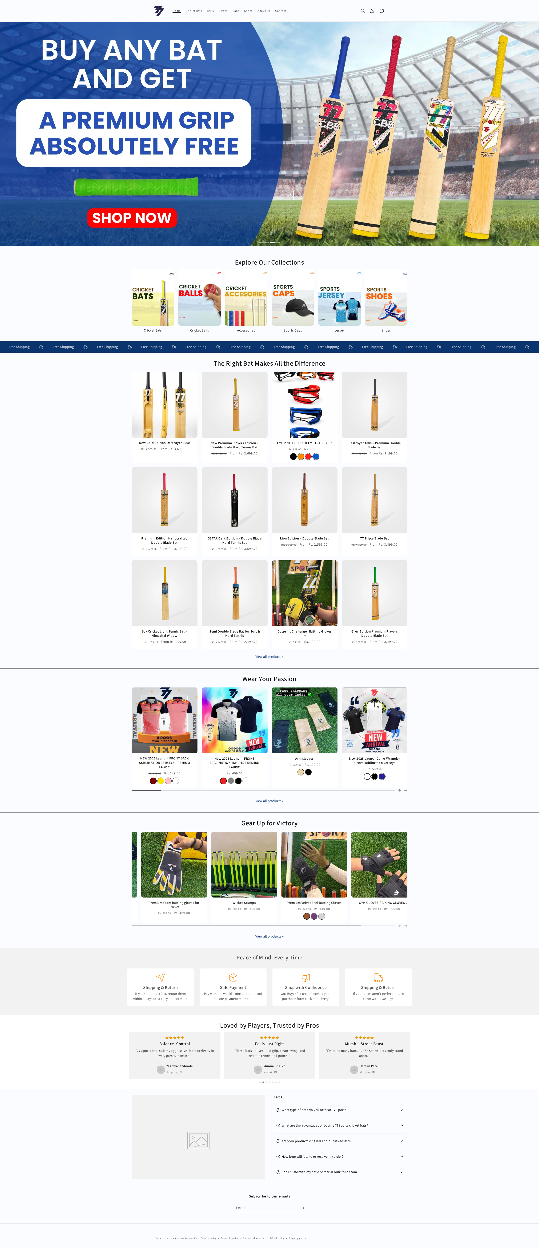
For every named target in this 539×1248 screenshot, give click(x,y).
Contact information (254, 1238)
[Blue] (316, 457)
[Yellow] (170, 772)
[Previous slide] (400, 790)
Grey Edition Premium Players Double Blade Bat (374, 633)
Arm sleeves (374, 903)
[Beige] (371, 916)
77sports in (168, 1238)
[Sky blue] (185, 772)
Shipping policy (297, 1238)
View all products (268, 656)
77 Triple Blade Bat (374, 538)
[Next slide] (405, 790)
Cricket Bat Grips (234, 903)
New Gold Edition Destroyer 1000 (164, 443)
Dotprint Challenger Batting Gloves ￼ (305, 633)
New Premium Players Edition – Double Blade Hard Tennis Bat (234, 445)
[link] (283, 657)
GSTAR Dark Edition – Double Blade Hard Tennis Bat (234, 540)
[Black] (293, 457)
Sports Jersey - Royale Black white (247, 758)
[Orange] (301, 457)
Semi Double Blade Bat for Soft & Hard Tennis (234, 633)
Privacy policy (208, 1238)
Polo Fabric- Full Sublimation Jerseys (177, 758)
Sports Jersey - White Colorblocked (317, 758)
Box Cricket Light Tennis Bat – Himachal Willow (164, 633)
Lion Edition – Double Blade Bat (304, 538)
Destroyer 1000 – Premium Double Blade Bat (374, 445)
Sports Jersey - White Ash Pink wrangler (387, 760)
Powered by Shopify (186, 1238)
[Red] (308, 457)
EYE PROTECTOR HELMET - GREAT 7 (304, 443)
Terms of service (229, 1238)
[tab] (264, 242)
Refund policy (277, 1238)
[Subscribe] (302, 1208)
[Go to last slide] (400, 925)
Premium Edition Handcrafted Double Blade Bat (164, 540)
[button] (363, 10)
